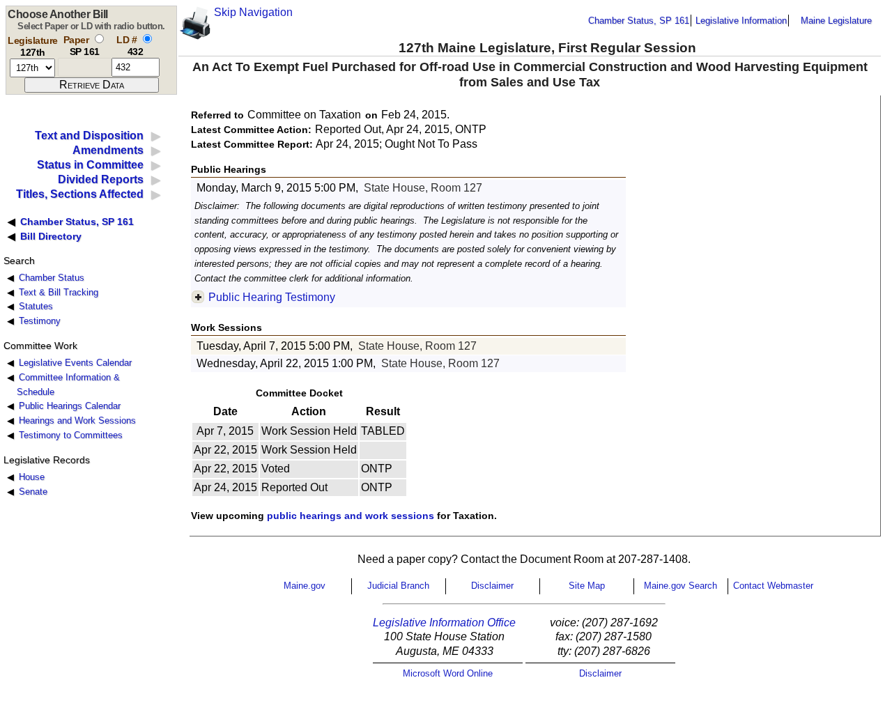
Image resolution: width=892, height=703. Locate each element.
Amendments (108, 150)
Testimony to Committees (71, 435)
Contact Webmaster (773, 585)
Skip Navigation (253, 12)
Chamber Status (51, 277)
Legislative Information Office (444, 622)
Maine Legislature (836, 20)
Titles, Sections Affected (80, 194)
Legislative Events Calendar (75, 362)
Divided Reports (101, 179)
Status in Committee (90, 165)
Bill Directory (51, 236)
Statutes (36, 306)
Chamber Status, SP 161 (638, 20)
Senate (33, 491)
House (32, 477)
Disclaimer (492, 585)
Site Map (587, 585)
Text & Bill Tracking (58, 292)
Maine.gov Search (680, 585)
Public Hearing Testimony (271, 297)
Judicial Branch (398, 585)
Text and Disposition (89, 135)
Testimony (40, 321)
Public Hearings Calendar (70, 406)
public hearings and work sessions (350, 515)
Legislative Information (741, 20)
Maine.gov (304, 585)
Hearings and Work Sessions (77, 420)
